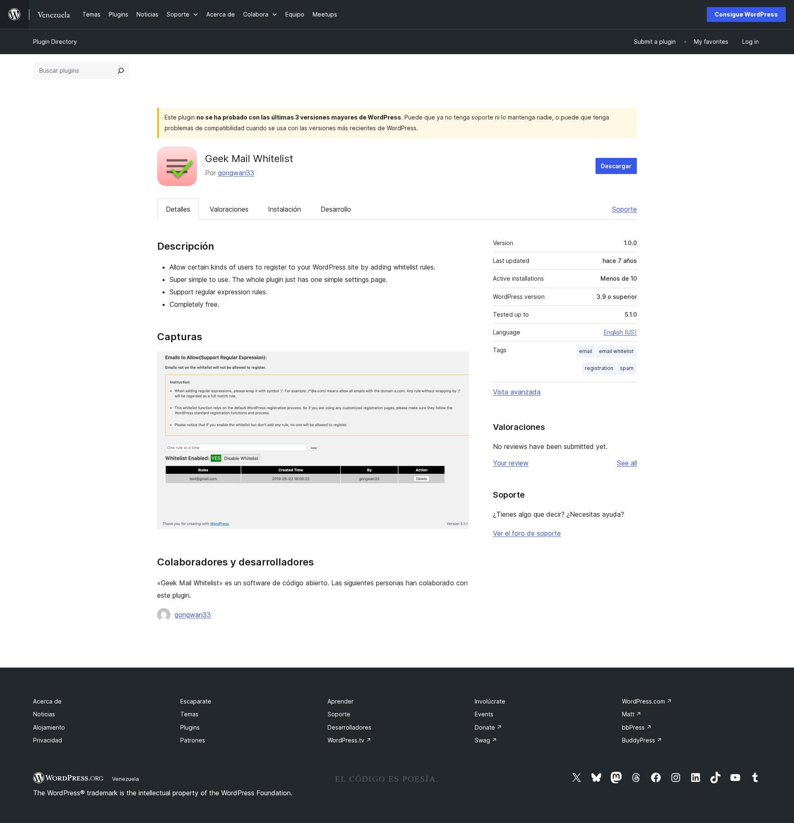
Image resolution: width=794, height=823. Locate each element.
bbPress (637, 727)
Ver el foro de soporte (527, 533)
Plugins (190, 727)
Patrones (192, 740)
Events (484, 714)
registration (599, 368)
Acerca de (47, 701)
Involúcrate (490, 701)
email (585, 351)
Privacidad (47, 740)
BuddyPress (642, 740)
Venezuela (125, 778)
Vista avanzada (516, 392)
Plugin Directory (55, 41)
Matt (631, 714)
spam (627, 368)
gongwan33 (236, 173)
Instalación (284, 209)
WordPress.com (647, 701)
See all (627, 463)
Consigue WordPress (746, 14)
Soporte (624, 209)
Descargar (616, 165)
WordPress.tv (349, 740)
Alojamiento (49, 727)
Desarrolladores (349, 727)
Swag (486, 740)
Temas (189, 714)
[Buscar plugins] (120, 70)
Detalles (178, 209)
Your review (511, 463)
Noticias (44, 714)
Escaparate (195, 701)
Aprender (341, 701)
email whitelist (616, 351)
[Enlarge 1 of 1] (458, 362)
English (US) (620, 332)
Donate (488, 727)
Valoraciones (229, 209)
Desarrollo (335, 209)
